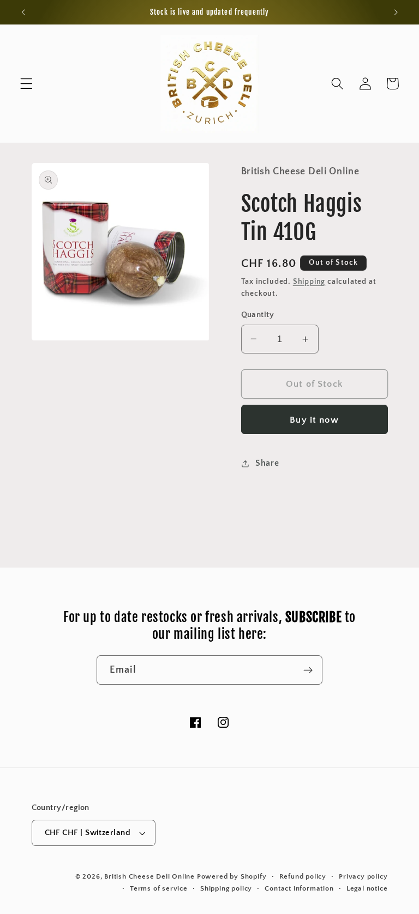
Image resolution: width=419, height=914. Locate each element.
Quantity (257, 314)
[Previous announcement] (23, 12)
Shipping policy (226, 888)
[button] (26, 84)
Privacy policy (363, 876)
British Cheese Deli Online (149, 876)
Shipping (309, 281)
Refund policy (302, 876)
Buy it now (314, 420)
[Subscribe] (308, 670)
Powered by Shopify (232, 876)
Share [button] (267, 463)
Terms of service (159, 888)
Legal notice (367, 888)
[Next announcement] (396, 12)
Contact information (299, 888)
